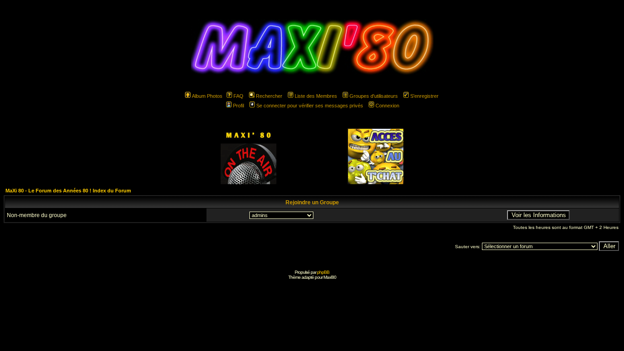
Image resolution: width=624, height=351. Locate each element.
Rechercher (269, 96)
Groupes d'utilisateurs (373, 96)
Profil (238, 105)
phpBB (323, 272)
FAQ (238, 96)
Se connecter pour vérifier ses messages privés (309, 105)
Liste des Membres (316, 96)
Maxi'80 (329, 277)
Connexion (387, 105)
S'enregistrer (424, 96)
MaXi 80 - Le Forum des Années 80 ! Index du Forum (68, 190)
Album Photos (207, 96)
